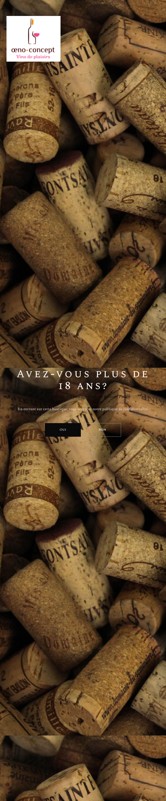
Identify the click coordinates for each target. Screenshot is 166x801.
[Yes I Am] (63, 430)
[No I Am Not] (102, 430)
